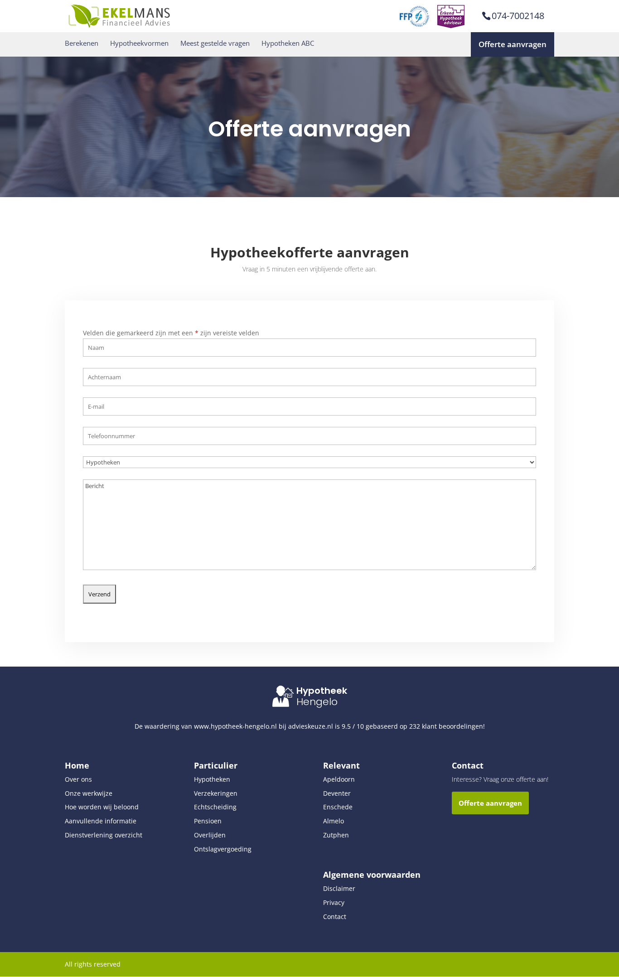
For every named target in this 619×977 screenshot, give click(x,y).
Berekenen (81, 43)
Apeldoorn (339, 779)
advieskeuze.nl (310, 726)
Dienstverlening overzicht (103, 835)
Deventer (337, 793)
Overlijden (210, 835)
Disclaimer (339, 888)
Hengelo (317, 702)
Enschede (338, 807)
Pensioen (208, 821)
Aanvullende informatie (100, 821)
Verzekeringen (215, 793)
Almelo (333, 821)
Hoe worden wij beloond (102, 807)
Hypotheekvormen (139, 43)
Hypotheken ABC (287, 43)
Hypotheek (321, 690)
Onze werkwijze (88, 793)
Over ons (78, 779)
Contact (334, 916)
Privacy (333, 902)
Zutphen (336, 835)
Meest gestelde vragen (215, 43)
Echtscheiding (215, 807)
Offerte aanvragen (512, 44)
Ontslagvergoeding (222, 849)
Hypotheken (212, 779)
